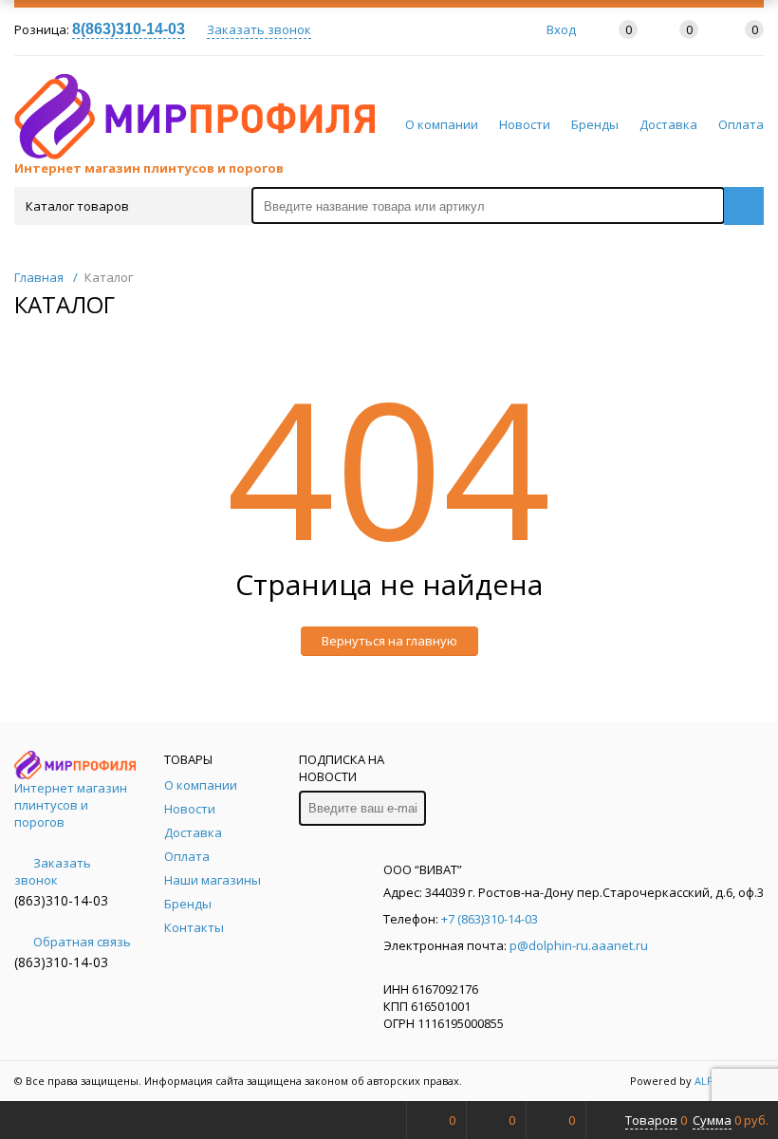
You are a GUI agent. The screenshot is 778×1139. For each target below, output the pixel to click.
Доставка (668, 124)
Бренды (595, 124)
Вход (561, 29)
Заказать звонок (259, 29)
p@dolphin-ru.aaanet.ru (578, 945)
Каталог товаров (77, 206)
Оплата (741, 124)
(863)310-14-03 (61, 900)
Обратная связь (82, 941)
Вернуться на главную (389, 640)
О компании (441, 124)
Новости (524, 124)
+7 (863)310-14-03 (489, 918)
